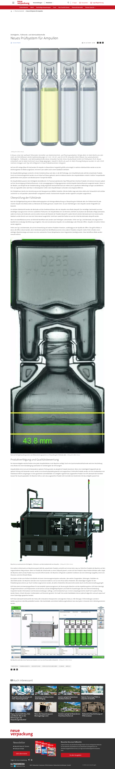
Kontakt (69, 765)
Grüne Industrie (23, 7)
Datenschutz (35, 765)
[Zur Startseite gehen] (23, 3)
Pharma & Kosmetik (77, 7)
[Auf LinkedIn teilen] (103, 43)
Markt (32, 7)
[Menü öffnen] (13, 3)
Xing (29, 760)
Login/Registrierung (98, 3)
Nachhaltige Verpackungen (43, 7)
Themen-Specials (89, 7)
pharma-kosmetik (25, 666)
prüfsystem (14, 666)
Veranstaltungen (37, 3)
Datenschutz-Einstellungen (60, 765)
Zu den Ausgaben (75, 755)
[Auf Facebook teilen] (98, 43)
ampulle (68, 666)
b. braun (61, 666)
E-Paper (74, 3)
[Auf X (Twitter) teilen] (100, 43)
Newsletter (85, 3)
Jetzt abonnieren (21, 754)
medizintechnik (36, 666)
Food (54, 7)
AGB (31, 765)
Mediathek (49, 3)
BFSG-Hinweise (49, 765)
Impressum (42, 765)
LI (32, 760)
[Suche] (68, 2)
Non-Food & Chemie (63, 7)
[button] (13, 711)
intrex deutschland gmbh (49, 666)
